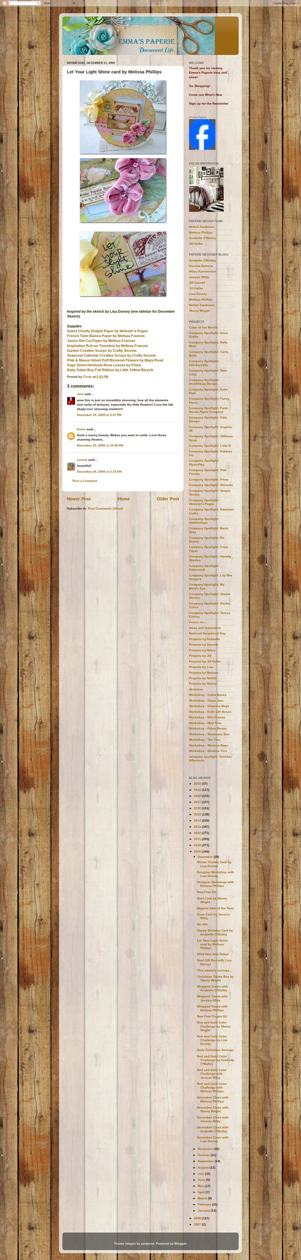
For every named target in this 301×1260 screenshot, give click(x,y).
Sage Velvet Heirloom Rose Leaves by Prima (104, 365)
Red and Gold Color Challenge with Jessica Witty (212, 1073)
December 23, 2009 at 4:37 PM (99, 415)
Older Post (168, 498)
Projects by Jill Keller (205, 661)
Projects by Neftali (203, 678)
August (204, 1167)
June (202, 1180)
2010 (198, 845)
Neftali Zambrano (202, 227)
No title (202, 924)
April (202, 1192)
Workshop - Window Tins (208, 751)
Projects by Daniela (203, 644)
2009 (198, 851)
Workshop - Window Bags (208, 745)
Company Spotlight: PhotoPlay (204, 462)
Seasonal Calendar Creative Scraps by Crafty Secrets (111, 355)
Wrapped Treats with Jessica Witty (212, 998)
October (204, 1155)
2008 (198, 1218)
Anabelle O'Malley (202, 238)
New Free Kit (206, 892)
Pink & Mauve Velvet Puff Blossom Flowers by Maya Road (115, 360)
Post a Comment (84, 481)
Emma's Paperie (197, 117)
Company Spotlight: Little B (210, 445)
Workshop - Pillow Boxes (208, 728)
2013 (198, 826)
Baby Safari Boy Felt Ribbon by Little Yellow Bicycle (110, 370)
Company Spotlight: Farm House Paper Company (208, 410)
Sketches (196, 689)
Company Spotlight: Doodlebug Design (204, 381)
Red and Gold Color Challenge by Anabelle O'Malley (215, 1060)
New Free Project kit (212, 1016)
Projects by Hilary (202, 650)
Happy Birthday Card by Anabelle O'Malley (215, 932)
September (206, 1161)
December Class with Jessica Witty (213, 1119)
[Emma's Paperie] (202, 149)
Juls (80, 394)
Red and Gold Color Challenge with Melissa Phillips (212, 1087)
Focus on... (197, 622)
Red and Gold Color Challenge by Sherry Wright (214, 1026)
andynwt (147, 1243)
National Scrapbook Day (207, 633)
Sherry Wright (199, 310)
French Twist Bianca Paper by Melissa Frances (106, 336)
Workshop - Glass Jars (206, 700)
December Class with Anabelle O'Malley (213, 1129)
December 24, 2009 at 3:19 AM (99, 471)
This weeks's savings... (214, 970)
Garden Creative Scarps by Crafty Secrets (102, 350)
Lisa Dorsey (198, 294)
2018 (198, 796)
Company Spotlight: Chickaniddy (204, 363)
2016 (198, 808)
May (201, 1186)
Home (124, 498)
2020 (198, 783)
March (203, 1198)
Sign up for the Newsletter (208, 103)
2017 (198, 802)
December (206, 857)
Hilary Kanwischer (202, 271)
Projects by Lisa (201, 667)
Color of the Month (203, 327)
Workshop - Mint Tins (205, 723)
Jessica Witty (199, 277)
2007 (198, 1224)
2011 (198, 839)
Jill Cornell (197, 282)
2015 (198, 814)
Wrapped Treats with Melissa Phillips (212, 1008)
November (206, 1149)
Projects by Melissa (203, 672)
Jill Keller (196, 243)
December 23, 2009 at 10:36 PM (100, 445)
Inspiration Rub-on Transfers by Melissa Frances (107, 346)
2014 (198, 820)
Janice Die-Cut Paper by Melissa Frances (101, 341)
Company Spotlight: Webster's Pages (204, 502)
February (205, 1204)
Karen (81, 429)
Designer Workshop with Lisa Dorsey (215, 874)
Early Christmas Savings (215, 1050)
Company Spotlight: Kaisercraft (204, 567)
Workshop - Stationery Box (209, 734)
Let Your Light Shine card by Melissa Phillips (212, 944)
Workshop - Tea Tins (204, 739)
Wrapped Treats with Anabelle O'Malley (212, 988)
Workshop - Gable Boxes (208, 695)
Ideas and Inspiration (205, 628)
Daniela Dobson (201, 266)
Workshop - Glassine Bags (209, 706)
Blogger (180, 1243)
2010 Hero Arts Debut (213, 954)
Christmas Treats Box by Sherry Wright (215, 978)
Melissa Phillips (201, 232)
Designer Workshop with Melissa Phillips (215, 884)
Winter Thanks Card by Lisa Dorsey (214, 864)
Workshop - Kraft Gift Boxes (210, 712)
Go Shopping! (199, 86)
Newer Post (79, 498)
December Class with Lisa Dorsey (213, 1139)
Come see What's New (205, 94)
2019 (198, 790)
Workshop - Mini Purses (207, 717)
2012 (198, 833)
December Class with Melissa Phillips (213, 1099)
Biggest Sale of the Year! (215, 908)
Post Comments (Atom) (105, 508)
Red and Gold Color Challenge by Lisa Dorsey (212, 1040)
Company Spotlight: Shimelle (211, 485)
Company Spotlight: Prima (209, 479)
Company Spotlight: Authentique (204, 520)
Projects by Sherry (203, 683)
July (201, 1173)
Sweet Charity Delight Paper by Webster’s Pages (107, 331)
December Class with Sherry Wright (213, 1109)
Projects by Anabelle (204, 639)
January (204, 1210)
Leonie (82, 459)
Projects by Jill (200, 655)
